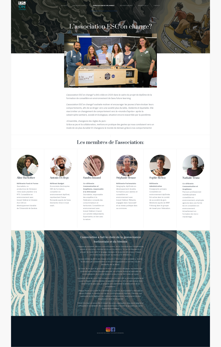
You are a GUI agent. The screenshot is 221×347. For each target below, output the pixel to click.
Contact (157, 5)
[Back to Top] (215, 333)
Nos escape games (79, 5)
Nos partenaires (126, 5)
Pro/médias (142, 5)
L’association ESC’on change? (103, 5)
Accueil (64, 5)
